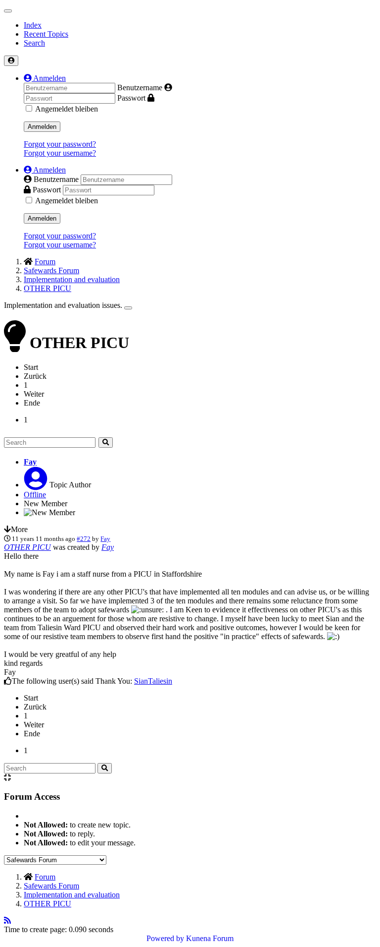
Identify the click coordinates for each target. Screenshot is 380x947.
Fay (30, 462)
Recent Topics (46, 34)
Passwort (131, 98)
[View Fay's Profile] (36, 484)
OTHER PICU (27, 547)
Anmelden (42, 126)
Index (33, 25)
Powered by (165, 938)
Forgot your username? (60, 153)
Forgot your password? (60, 144)
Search (34, 43)
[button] (45, 78)
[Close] (128, 307)
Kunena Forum (210, 938)
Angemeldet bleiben (66, 109)
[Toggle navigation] (8, 10)
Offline (35, 494)
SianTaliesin (153, 681)
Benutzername (139, 87)
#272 (84, 538)
